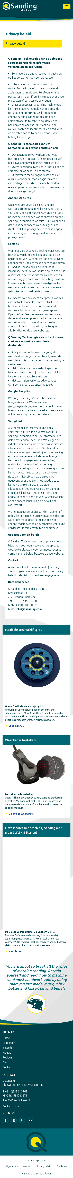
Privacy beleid (44, 1166)
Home (6, 1037)
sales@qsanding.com (17, 1099)
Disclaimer (62, 1166)
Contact (7, 1067)
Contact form (11, 1106)
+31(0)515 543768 (16, 1091)
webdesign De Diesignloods (36, 1173)
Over (6, 1062)
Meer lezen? (15, 951)
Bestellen (8, 1047)
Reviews (7, 1057)
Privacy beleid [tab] (15, 43)
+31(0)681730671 (16, 1095)
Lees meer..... (16, 725)
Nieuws (7, 1052)
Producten (9, 1042)
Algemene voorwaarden (18, 1166)
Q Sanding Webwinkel (20, 813)
